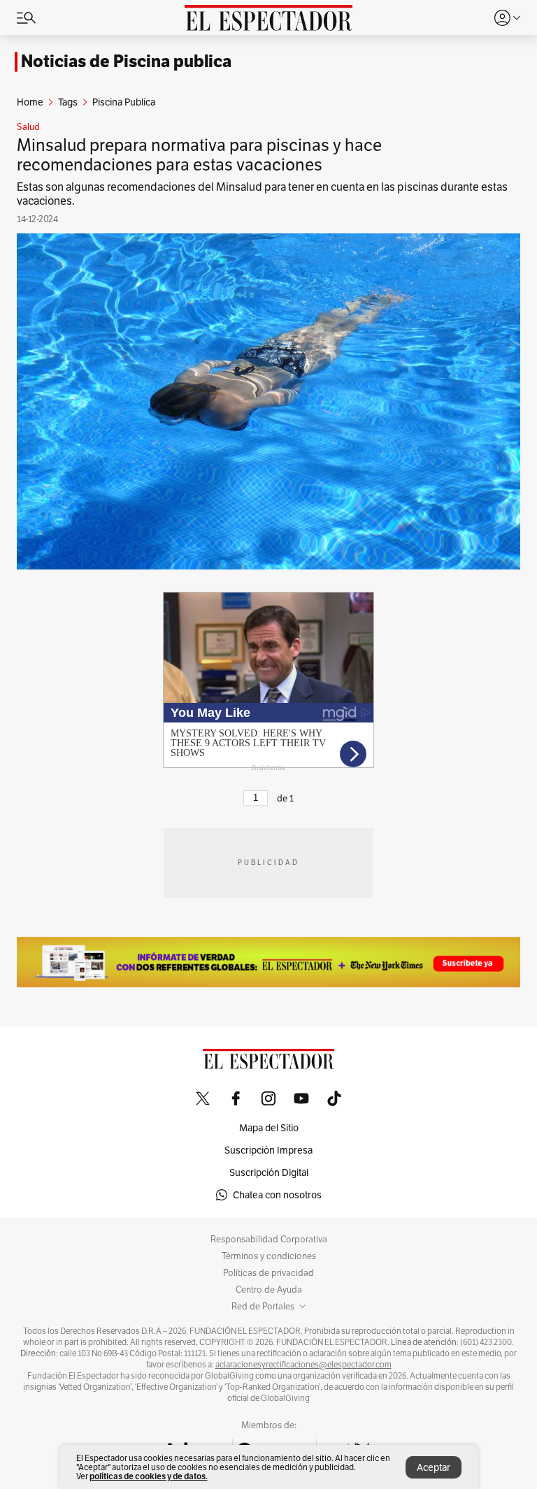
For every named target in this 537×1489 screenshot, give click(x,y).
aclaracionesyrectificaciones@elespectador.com (303, 1365)
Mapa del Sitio (269, 1127)
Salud (28, 127)
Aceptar (433, 1467)
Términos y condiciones (269, 1256)
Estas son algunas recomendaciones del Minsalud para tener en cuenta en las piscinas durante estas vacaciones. (262, 194)
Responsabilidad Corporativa (268, 1239)
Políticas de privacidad (268, 1273)
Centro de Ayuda (269, 1290)
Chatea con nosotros (277, 1195)
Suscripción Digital (268, 1172)
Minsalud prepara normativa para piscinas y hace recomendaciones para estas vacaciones (199, 154)
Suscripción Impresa (268, 1150)
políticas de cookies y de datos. (149, 1476)
